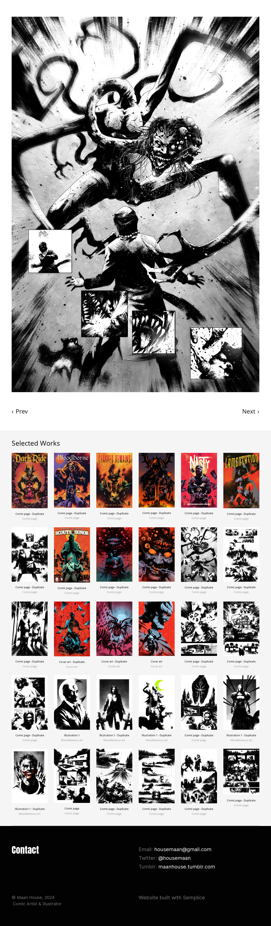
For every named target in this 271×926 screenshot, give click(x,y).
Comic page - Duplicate (29, 514)
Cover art (156, 661)
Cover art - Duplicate (72, 662)
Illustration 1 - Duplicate (114, 735)
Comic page (72, 808)
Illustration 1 (72, 735)
